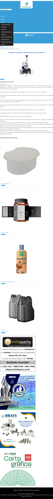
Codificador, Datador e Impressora (7, 47)
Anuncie (2, 19)
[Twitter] (24, 491)
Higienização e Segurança (6, 31)
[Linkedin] (32, 491)
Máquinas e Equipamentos (6, 36)
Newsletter (37, 490)
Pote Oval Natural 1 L (5, 183)
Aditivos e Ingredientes (5, 24)
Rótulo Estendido (4, 232)
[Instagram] (27, 491)
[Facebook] (21, 491)
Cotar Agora (2, 79)
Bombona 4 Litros (5, 330)
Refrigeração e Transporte (6, 41)
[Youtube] (30, 491)
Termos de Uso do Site (29, 490)
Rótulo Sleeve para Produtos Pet (8, 281)
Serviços (3, 44)
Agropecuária (4, 26)
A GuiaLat (3, 16)
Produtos (3, 22)
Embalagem (3, 29)
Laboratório (3, 34)
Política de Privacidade (18, 490)
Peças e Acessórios (5, 39)
